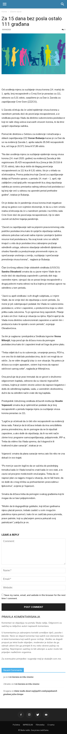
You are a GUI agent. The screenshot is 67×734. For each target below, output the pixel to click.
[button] (62, 4)
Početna (16, 724)
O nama (50, 724)
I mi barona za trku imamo (20, 677)
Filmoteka (40, 724)
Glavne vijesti (16, 11)
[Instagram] (29, 715)
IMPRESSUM (28, 724)
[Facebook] (21, 715)
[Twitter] (38, 715)
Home (4, 11)
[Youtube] (46, 715)
